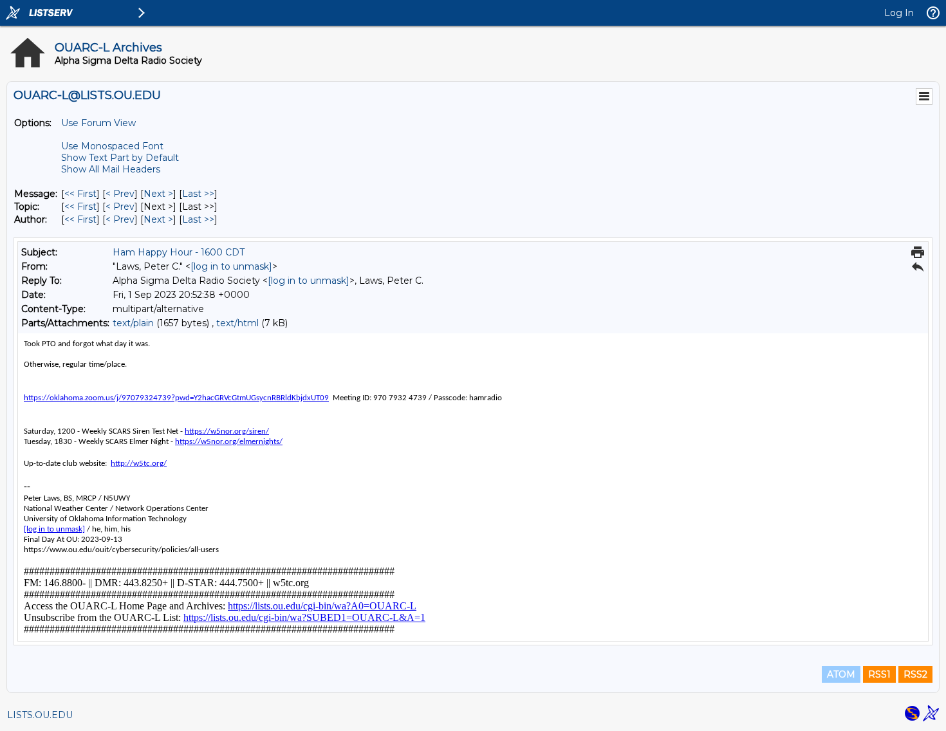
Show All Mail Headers (110, 169)
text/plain (133, 323)
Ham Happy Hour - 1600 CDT (179, 252)
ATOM (841, 674)
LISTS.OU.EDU (40, 715)
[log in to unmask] (231, 266)
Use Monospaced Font (112, 146)
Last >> (198, 193)
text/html (237, 323)
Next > (158, 193)
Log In (899, 13)
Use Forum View (98, 123)
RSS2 (915, 674)
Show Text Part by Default (120, 157)
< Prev (120, 193)
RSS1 (879, 674)
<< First (80, 193)
